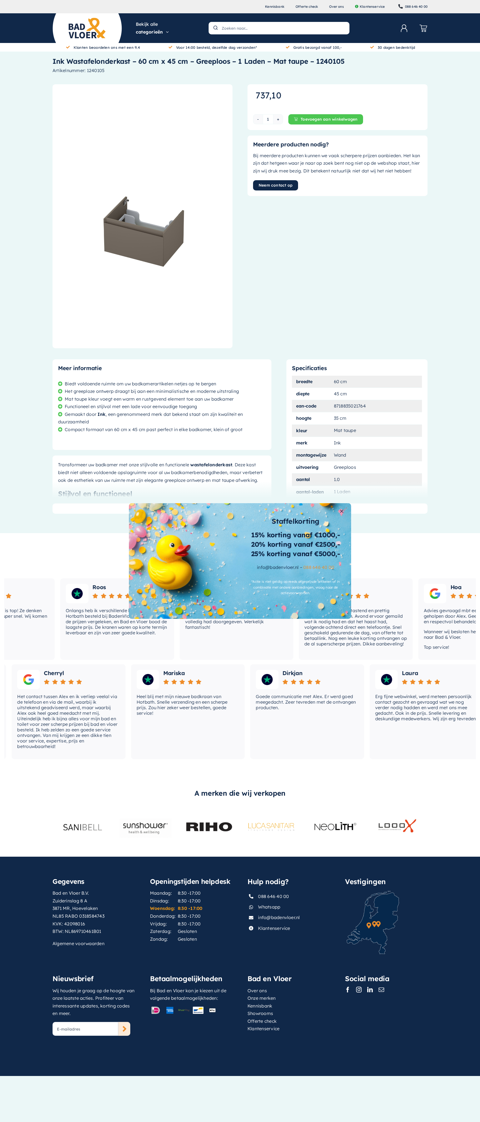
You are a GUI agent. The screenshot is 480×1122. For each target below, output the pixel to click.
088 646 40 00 (318, 567)
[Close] (342, 511)
